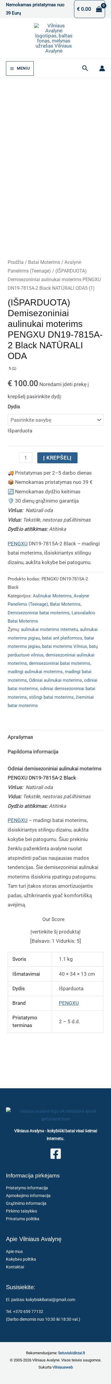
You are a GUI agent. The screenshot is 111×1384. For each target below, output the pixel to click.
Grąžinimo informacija (26, 1203)
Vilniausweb (62, 1367)
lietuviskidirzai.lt (71, 1353)
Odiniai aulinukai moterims (55, 680)
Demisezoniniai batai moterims (39, 612)
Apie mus (14, 1251)
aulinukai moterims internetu (49, 629)
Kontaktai (15, 1267)
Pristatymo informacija (27, 1187)
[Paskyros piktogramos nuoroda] (102, 68)
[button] (85, 68)
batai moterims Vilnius (64, 646)
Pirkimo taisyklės (21, 1211)
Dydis (14, 407)
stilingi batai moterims (51, 697)
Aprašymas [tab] (20, 737)
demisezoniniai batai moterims (59, 663)
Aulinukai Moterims (52, 596)
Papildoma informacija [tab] (33, 752)
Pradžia (16, 262)
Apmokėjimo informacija (28, 1195)
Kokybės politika (21, 1259)
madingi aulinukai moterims (35, 671)
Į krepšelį (57, 458)
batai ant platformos (62, 638)
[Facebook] (56, 1154)
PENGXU (18, 544)
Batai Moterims (44, 262)
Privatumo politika (22, 1218)
